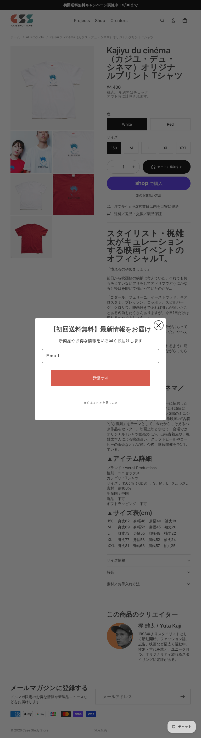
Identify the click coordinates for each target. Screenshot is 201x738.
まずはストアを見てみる (100, 402)
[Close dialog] (158, 325)
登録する (100, 378)
